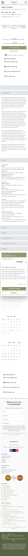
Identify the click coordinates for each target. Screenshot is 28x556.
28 (8, 359)
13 (5, 353)
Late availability (6, 487)
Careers (3, 534)
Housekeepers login (6, 535)
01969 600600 (2, 2)
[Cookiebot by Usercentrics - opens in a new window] (17, 262)
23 (14, 356)
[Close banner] (25, 261)
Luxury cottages (7, 488)
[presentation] (4, 26)
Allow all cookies (14, 288)
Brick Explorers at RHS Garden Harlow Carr (13, 513)
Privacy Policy (23, 433)
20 (5, 356)
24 (11, 330)
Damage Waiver (17, 527)
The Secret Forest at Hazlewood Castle (12, 511)
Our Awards (6, 498)
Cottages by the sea (7, 493)
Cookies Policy (8, 276)
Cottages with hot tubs (8, 492)
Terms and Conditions (18, 535)
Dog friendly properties (8, 490)
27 (5, 359)
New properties (6, 485)
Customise (20, 284)
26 (2, 359)
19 (2, 356)
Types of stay (6, 496)
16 (14, 353)
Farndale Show (6, 514)
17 (11, 327)
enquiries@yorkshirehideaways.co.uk (15, 447)
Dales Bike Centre (7, 505)
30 (14, 359)
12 (2, 353)
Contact (3, 527)
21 (8, 356)
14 (8, 353)
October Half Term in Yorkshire (10, 509)
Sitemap (5, 499)
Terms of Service (14, 434)
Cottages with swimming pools (10, 495)
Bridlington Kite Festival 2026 (10, 523)
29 (11, 359)
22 (11, 356)
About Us (9, 527)
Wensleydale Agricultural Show (10, 516)
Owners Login (11, 534)
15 (11, 353)
